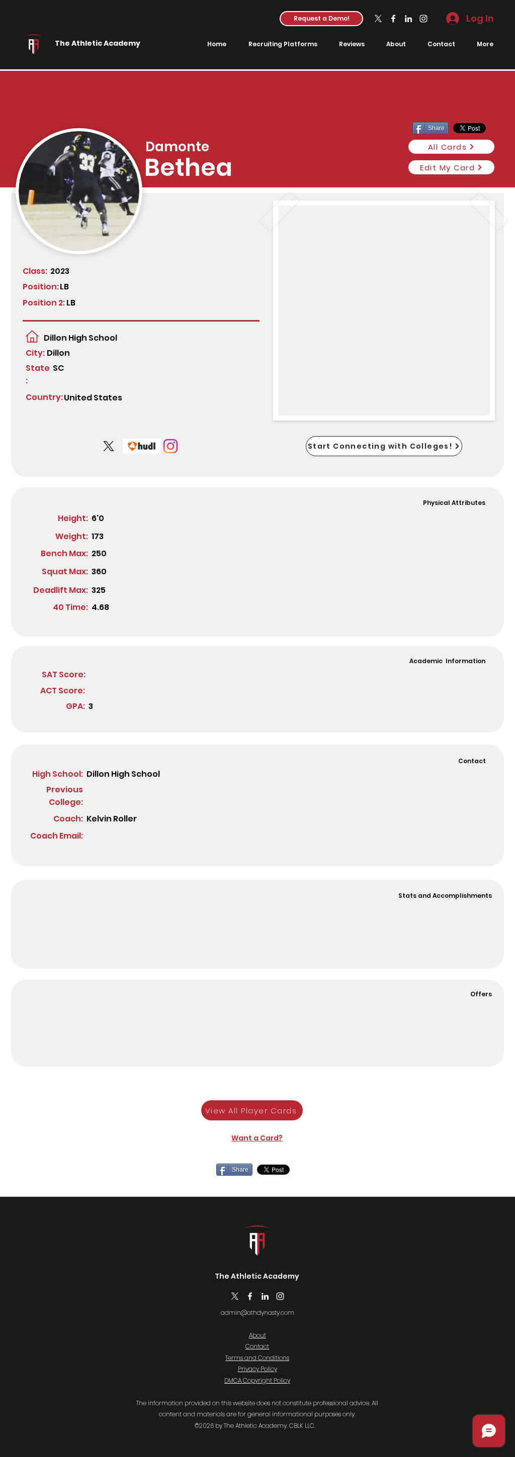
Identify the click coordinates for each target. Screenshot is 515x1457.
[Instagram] (423, 19)
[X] (378, 19)
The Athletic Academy (97, 43)
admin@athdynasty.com (257, 1312)
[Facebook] (393, 19)
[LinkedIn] (408, 19)
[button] (321, 18)
